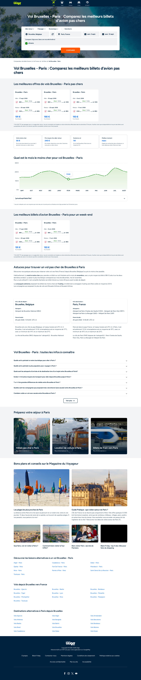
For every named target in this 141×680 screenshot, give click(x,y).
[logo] (17, 3)
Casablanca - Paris (58, 563)
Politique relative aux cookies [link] (110, 656)
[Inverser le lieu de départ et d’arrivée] (52, 34)
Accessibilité (86, 662)
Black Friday (36, 656)
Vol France (36, 61)
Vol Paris (44, 61)
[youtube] (76, 673)
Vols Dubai (94, 631)
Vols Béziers (94, 627)
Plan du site (74, 662)
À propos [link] (25, 656)
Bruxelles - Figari (19, 593)
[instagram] (68, 673)
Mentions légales (67, 656)
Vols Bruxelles (57, 627)
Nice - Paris (18, 570)
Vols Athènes (18, 619)
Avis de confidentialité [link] (57, 662)
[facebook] (65, 673)
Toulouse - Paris (19, 574)
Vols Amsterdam (96, 616)
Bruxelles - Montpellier (21, 597)
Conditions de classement (86, 656)
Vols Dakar (55, 631)
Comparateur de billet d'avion (22, 61)
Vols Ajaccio (18, 616)
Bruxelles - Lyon (57, 593)
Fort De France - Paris (59, 566)
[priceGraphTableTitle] (23, 198)
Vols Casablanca (19, 631)
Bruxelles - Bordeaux (97, 589)
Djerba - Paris (18, 566)
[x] (72, 673)
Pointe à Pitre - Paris (59, 570)
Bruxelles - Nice (57, 597)
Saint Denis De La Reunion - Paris (101, 570)
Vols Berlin (55, 623)
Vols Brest (17, 627)
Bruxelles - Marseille (97, 593)
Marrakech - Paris (96, 566)
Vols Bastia (17, 623)
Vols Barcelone (95, 619)
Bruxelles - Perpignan (97, 597)
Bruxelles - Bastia (58, 589)
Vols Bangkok (56, 619)
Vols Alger (55, 616)
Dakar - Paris (94, 563)
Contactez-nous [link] (50, 656)
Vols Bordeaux (95, 623)
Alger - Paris (18, 563)
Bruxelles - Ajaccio (20, 589)
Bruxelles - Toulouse (21, 601)
